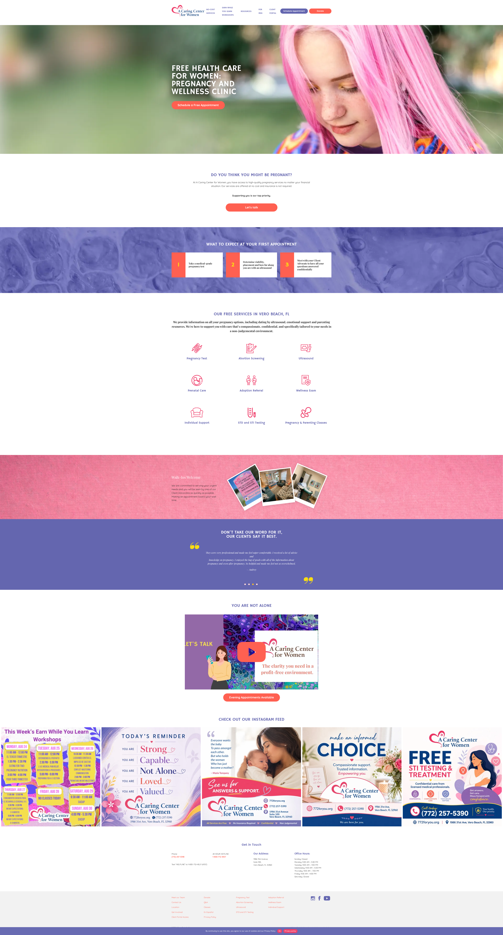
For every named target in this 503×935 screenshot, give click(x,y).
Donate (320, 11)
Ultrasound (241, 907)
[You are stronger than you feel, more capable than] (151, 776)
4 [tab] (257, 585)
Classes (207, 907)
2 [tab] (249, 585)
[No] (499, 931)
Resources (246, 11)
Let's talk (251, 207)
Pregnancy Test (243, 897)
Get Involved (177, 912)
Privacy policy (290, 931)
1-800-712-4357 (219, 857)
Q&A (206, 902)
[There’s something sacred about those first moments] (251, 776)
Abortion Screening (244, 902)
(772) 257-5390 (178, 857)
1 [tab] (245, 585)
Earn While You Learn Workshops (228, 11)
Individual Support (276, 907)
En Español (208, 912)
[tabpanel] (251, 563)
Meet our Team (178, 897)
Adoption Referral (276, 897)
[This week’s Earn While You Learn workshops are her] (50, 776)
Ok (279, 931)
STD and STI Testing (244, 912)
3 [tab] (253, 585)
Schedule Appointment (294, 11)
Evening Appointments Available (251, 697)
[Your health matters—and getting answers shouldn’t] (452, 776)
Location (175, 907)
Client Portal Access (180, 917)
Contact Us (176, 902)
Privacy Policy (210, 917)
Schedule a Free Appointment (198, 105)
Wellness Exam (274, 902)
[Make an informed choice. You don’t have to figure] (351, 776)
